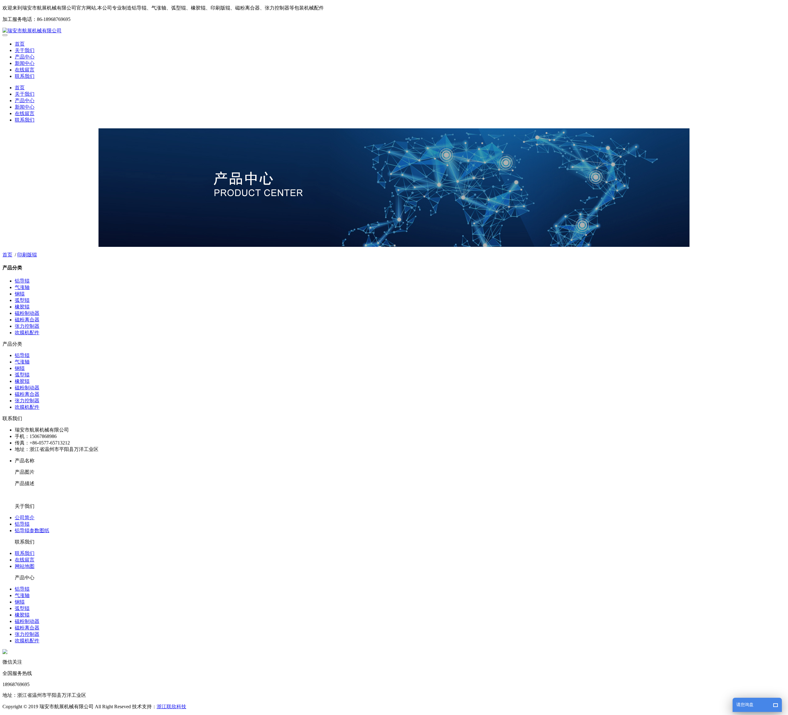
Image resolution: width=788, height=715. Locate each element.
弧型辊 (22, 300)
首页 (20, 43)
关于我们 (24, 50)
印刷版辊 (27, 254)
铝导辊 (22, 280)
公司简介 (24, 517)
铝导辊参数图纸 (32, 530)
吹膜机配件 (27, 332)
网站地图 (24, 566)
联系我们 (24, 76)
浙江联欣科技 (171, 706)
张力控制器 (27, 326)
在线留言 (24, 69)
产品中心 (24, 56)
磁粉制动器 (27, 313)
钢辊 (20, 293)
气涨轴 (22, 287)
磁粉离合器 (27, 319)
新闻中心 (24, 63)
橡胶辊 (22, 306)
